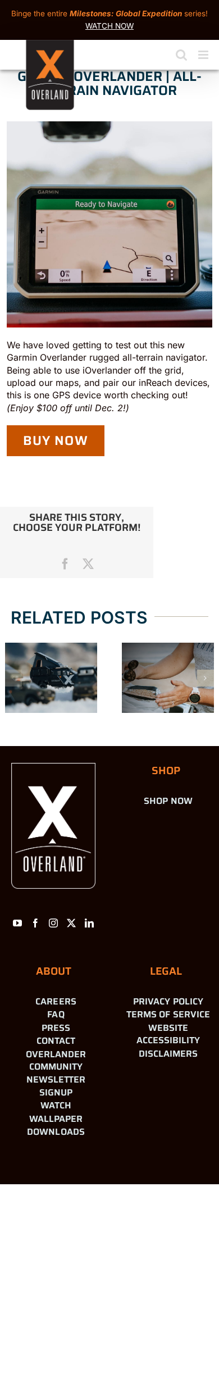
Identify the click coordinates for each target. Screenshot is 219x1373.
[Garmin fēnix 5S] (168, 678)
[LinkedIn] (89, 923)
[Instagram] (53, 923)
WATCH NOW (109, 25)
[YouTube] (17, 923)
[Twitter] (71, 923)
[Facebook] (35, 923)
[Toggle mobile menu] (204, 55)
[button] (13, 678)
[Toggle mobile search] (181, 55)
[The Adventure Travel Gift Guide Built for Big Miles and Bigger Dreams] (51, 678)
